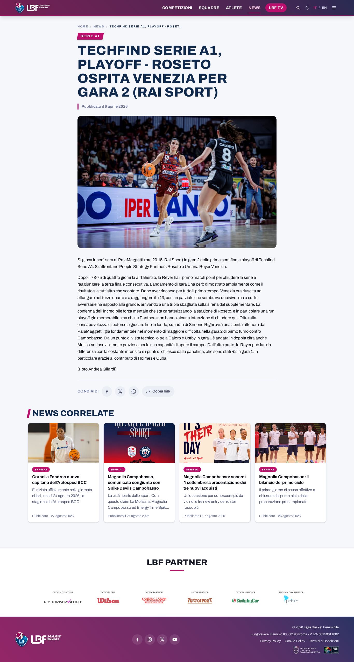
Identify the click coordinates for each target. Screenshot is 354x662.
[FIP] (307, 650)
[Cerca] (298, 8)
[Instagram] (150, 639)
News (255, 8)
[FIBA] (331, 650)
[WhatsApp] (134, 391)
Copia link (161, 391)
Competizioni (177, 8)
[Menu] (334, 7)
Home (82, 26)
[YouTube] (174, 639)
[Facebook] (107, 391)
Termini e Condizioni (324, 641)
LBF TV (276, 8)
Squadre (209, 8)
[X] (120, 391)
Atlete (234, 8)
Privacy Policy (270, 641)
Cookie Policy (295, 641)
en (324, 8)
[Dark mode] (307, 7)
